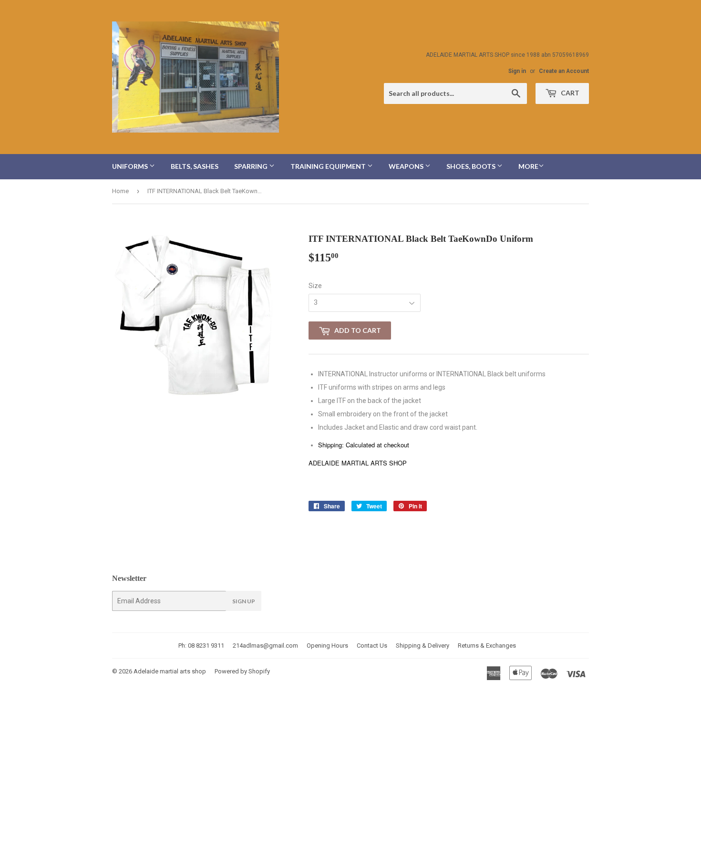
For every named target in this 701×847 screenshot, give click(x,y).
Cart (569, 93)
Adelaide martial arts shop (170, 671)
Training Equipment (328, 166)
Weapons (407, 166)
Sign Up (243, 601)
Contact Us (372, 645)
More (528, 166)
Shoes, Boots (471, 166)
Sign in (517, 71)
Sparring (251, 166)
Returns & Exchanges (487, 645)
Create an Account (564, 71)
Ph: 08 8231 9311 (201, 645)
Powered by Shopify (242, 671)
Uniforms (130, 166)
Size (315, 285)
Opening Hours (327, 645)
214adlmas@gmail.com (265, 645)
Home (120, 191)
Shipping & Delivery (422, 645)
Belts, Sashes (194, 166)
